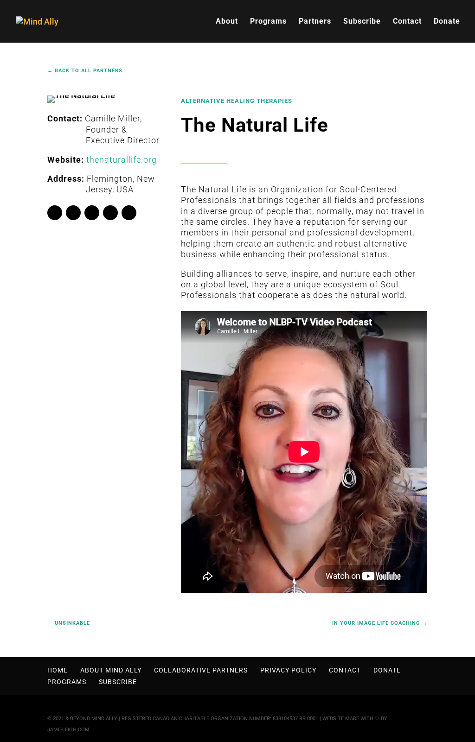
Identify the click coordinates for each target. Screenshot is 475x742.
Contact (407, 21)
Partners (315, 21)
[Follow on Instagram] (110, 212)
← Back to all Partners (84, 71)
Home (57, 670)
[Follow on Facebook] (54, 212)
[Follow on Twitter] (73, 212)
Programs (268, 21)
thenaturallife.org (121, 160)
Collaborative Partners (201, 670)
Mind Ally (104, 719)
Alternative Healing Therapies (236, 100)
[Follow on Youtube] (91, 212)
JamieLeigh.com (68, 730)
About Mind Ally (110, 670)
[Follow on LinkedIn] (129, 212)
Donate (447, 21)
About (227, 21)
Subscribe (362, 21)
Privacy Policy (288, 670)
